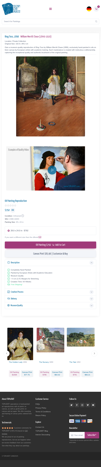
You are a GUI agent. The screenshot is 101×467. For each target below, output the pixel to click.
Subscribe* (91, 435)
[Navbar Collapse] (50, 9)
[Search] (96, 21)
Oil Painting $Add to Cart (50, 245)
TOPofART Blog (41, 431)
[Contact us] (40, 237)
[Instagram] (82, 405)
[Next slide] (94, 354)
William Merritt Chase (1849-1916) (35, 36)
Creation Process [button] (17, 292)
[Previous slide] (7, 354)
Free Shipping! (16, 284)
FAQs (37, 404)
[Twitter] (71, 405)
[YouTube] (93, 405)
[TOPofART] (11, 8)
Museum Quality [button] (17, 305)
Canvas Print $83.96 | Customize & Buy (50, 253)
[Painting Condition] (22, 216)
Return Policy (40, 415)
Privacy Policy (40, 408)
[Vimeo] (87, 405)
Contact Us (39, 427)
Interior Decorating (42, 435)
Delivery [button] (14, 299)
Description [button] (15, 262)
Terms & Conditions (43, 412)
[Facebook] (77, 405)
